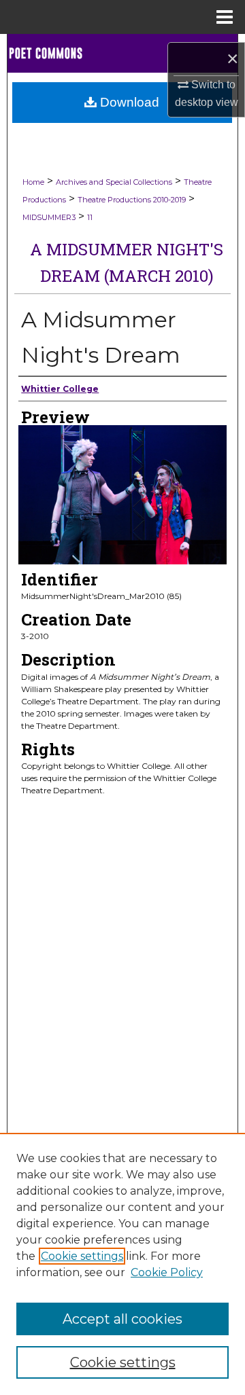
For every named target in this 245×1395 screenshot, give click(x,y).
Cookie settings (82, 1256)
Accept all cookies (122, 1319)
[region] (122, 1264)
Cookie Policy (167, 1272)
